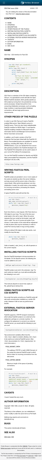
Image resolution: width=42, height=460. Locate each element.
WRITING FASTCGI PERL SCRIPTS (18, 31)
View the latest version (23, 14)
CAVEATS (10, 39)
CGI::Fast (7, 8)
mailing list (30, 455)
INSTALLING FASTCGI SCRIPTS (17, 33)
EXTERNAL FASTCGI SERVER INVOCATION (21, 37)
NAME (9, 23)
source (12, 8)
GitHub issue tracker (6, 448)
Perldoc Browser (31, 2)
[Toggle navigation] (4, 3)
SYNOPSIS (11, 25)
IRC (36, 455)
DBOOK (25, 446)
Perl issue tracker (21, 455)
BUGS (9, 44)
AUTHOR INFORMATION (15, 42)
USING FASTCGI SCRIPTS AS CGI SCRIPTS (21, 35)
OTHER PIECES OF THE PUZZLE (18, 29)
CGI (12, 437)
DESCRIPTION (12, 27)
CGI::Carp (7, 437)
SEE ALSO (11, 46)
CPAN (16, 8)
